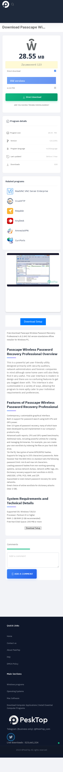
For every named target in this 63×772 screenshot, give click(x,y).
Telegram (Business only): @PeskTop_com (28, 729)
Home (9, 636)
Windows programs (15, 684)
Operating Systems (15, 691)
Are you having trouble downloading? (31, 105)
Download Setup (33, 321)
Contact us (11, 643)
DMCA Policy (12, 663)
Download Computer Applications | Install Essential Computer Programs (30, 707)
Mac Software (13, 698)
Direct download (33, 97)
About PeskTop (13, 650)
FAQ (8, 657)
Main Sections (14, 674)
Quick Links (13, 625)
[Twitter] (11, 737)
